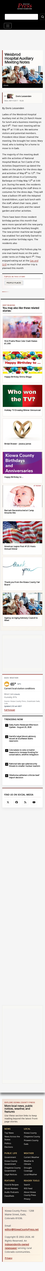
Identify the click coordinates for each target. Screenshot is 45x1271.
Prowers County (31, 1140)
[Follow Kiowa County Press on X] (8, 802)
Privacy (27, 1198)
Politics (7, 1143)
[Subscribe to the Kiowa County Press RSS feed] (25, 802)
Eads (26, 1144)
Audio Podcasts (11, 1192)
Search (27, 1184)
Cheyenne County (32, 1136)
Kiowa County (30, 1132)
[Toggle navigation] (8, 25)
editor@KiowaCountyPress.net (22, 1229)
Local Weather (30, 1174)
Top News (9, 1132)
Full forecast (9, 710)
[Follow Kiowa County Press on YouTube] (34, 802)
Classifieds (9, 1196)
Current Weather (31, 1157)
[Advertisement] (22, 906)
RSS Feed (28, 1188)
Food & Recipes (11, 1184)
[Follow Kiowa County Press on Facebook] (17, 802)
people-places (14, 283)
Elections (8, 1147)
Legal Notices (10, 1174)
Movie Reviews (11, 1188)
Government (10, 1157)
